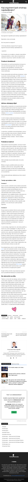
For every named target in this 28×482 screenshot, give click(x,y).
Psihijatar (4, 426)
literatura (23, 76)
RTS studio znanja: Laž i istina (15, 367)
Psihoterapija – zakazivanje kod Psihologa (11, 436)
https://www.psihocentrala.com (14, 351)
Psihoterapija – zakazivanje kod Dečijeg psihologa (13, 442)
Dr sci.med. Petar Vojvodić (7, 12)
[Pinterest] (12, 326)
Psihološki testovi (6, 432)
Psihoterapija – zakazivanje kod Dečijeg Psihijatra (12, 440)
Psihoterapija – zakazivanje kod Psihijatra (11, 438)
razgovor (11, 318)
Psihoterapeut (5, 430)
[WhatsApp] (15, 326)
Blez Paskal (19, 264)
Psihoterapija (5, 428)
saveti (15, 318)
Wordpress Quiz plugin (22, 420)
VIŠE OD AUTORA (15, 364)
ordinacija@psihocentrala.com (18, 475)
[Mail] (14, 358)
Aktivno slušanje (9, 113)
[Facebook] (6, 326)
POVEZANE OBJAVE (6, 364)
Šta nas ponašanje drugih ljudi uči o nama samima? (21, 334)
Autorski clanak (15, 315)
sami (2, 249)
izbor (6, 199)
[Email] (24, 326)
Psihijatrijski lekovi (6, 446)
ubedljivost (24, 318)
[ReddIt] (21, 326)
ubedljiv (19, 318)
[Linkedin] (18, 326)
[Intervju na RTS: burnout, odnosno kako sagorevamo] (4, 375)
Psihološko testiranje (6, 434)
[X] (9, 326)
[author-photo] (14, 347)
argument (9, 315)
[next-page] (4, 387)
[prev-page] (2, 387)
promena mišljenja (5, 318)
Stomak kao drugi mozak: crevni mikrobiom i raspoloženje (6, 335)
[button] (2, 1)
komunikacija (8, 124)
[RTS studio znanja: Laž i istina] (4, 369)
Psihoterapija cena (6, 444)
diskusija (20, 315)
